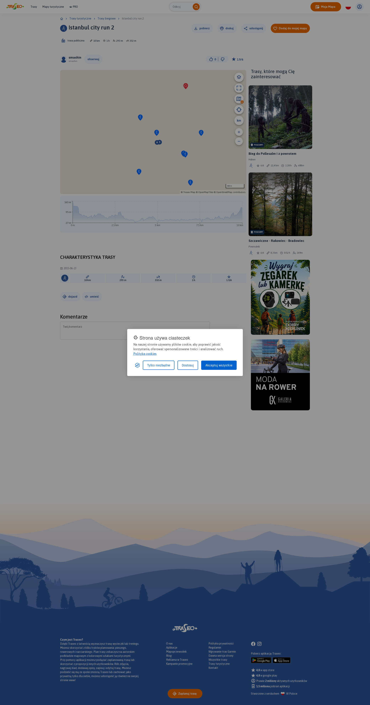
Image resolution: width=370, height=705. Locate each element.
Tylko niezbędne (158, 365)
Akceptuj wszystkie (218, 365)
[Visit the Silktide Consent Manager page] (137, 365)
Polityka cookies (144, 353)
